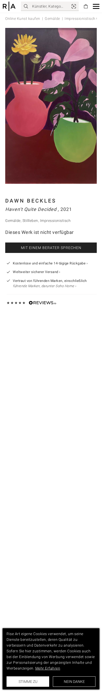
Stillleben (30, 220)
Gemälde (52, 18)
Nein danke (74, 681)
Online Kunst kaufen (22, 18)
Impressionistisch (55, 220)
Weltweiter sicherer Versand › (36, 272)
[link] (74, 6)
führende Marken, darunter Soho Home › (44, 286)
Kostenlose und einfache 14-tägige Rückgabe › (50, 263)
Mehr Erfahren (47, 668)
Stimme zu (28, 681)
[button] (96, 6)
